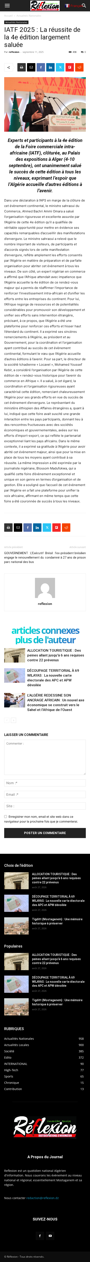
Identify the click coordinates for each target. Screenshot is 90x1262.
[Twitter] (60, 67)
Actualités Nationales (29, 15)
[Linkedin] (50, 67)
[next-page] (13, 720)
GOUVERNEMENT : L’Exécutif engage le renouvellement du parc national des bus (24, 557)
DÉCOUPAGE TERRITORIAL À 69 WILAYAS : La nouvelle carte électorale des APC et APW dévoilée (58, 900)
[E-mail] (31, 67)
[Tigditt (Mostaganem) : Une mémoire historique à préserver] (16, 925)
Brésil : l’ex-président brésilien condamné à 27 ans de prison (65, 555)
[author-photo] (45, 598)
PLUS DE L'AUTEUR (45, 639)
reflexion (14, 51)
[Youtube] (50, 1236)
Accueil (8, 15)
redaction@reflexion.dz (42, 1198)
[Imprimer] (21, 67)
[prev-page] (6, 720)
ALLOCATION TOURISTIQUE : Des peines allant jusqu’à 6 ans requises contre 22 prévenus (55, 655)
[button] (7, 5)
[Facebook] (41, 67)
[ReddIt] (79, 67)
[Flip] (70, 67)
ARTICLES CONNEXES (45, 630)
